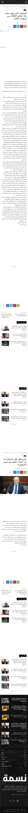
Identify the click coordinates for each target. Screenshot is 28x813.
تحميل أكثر (13, 424)
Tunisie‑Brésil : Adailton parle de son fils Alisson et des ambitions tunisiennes (19, 343)
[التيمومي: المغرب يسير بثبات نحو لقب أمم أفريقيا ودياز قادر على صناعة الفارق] (5, 335)
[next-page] (26, 349)
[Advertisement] (14, 64)
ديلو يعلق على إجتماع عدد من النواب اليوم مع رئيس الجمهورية (6, 315)
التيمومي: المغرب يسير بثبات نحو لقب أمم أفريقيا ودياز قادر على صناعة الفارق (19, 335)
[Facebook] (14, 26)
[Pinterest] (21, 26)
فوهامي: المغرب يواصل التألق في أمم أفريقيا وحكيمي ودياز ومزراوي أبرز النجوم (19, 328)
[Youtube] (17, 800)
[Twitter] (18, 26)
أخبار (21, 6)
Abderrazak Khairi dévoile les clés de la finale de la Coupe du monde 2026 (19, 700)
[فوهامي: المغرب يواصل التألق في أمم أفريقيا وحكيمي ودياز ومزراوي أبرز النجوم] (5, 328)
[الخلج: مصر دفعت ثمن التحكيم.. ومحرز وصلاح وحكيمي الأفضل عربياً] (5, 403)
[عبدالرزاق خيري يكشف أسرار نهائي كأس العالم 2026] (5, 411)
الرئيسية (25, 6)
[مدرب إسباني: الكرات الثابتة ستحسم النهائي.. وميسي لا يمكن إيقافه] (5, 717)
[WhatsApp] (25, 26)
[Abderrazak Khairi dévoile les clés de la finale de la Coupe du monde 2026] (5, 418)
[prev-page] (23, 349)
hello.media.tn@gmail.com (21, 794)
